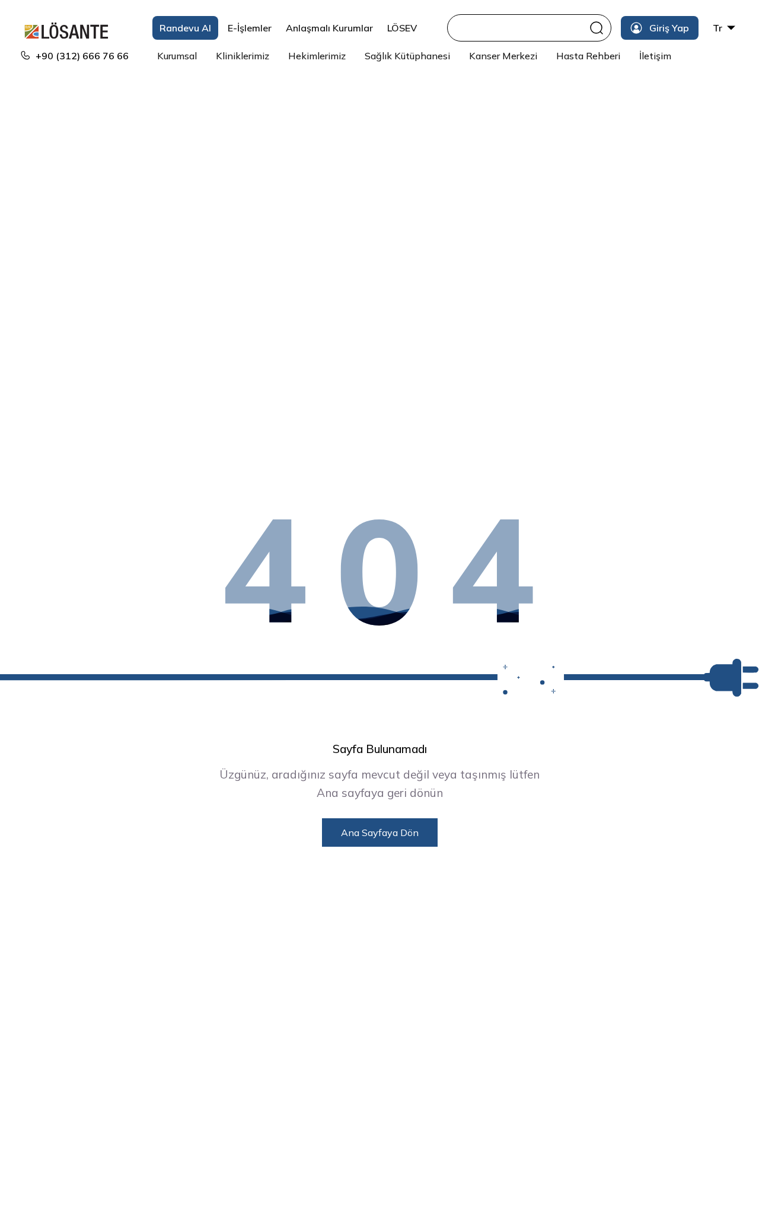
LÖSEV (402, 28)
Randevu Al (185, 28)
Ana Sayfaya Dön (380, 832)
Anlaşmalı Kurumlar (329, 28)
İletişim (655, 56)
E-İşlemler (250, 28)
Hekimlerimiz (317, 56)
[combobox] (520, 28)
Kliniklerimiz (242, 56)
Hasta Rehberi (588, 56)
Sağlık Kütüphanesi (407, 56)
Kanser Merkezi (503, 56)
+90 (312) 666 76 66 (82, 56)
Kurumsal (177, 56)
